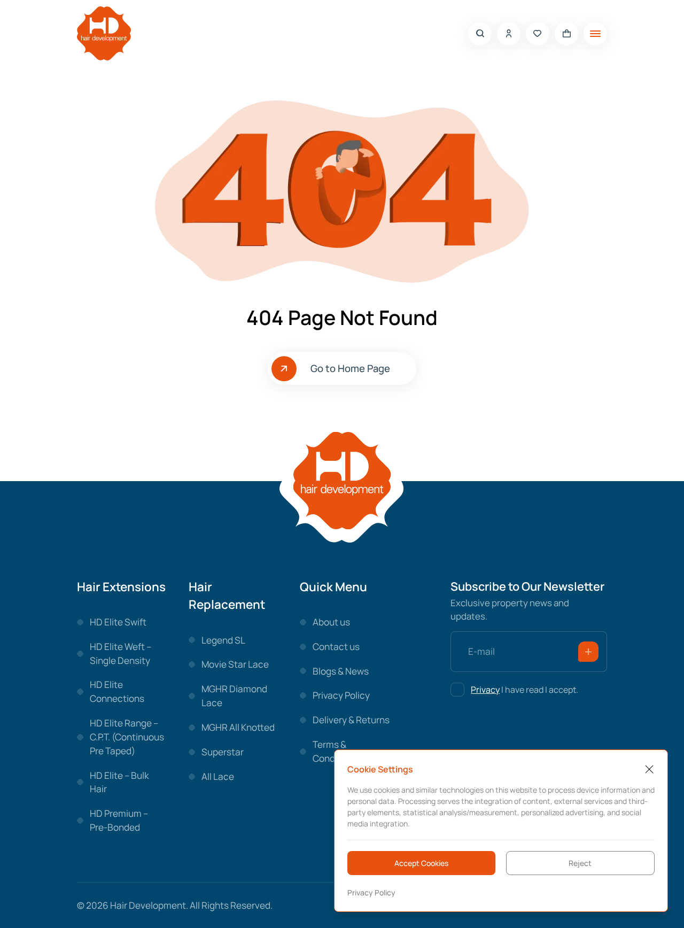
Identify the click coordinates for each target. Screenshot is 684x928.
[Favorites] (537, 33)
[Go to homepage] (104, 33)
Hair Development (148, 905)
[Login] (509, 33)
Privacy (485, 689)
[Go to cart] (566, 33)
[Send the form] (588, 651)
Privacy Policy (371, 892)
